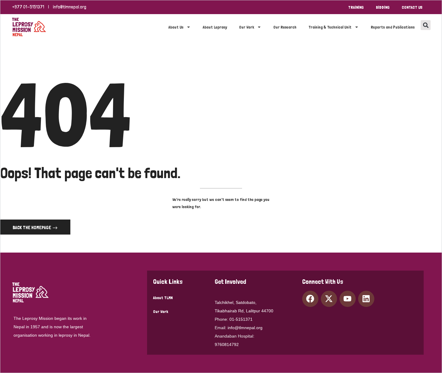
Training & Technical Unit (329, 27)
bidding (383, 7)
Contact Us (412, 7)
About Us (175, 27)
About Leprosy (215, 27)
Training (356, 7)
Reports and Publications (393, 27)
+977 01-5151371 (28, 7)
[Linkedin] (366, 299)
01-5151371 (241, 319)
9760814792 (227, 344)
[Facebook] (310, 299)
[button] (426, 25)
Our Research (284, 27)
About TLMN (163, 297)
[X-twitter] (329, 299)
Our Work (246, 27)
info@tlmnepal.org (69, 7)
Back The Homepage (32, 227)
